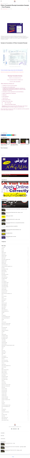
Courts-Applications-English (15, 282)
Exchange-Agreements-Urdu (15, 311)
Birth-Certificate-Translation (15, 274)
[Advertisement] (15, 15)
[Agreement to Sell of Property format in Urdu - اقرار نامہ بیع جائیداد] (3, 213)
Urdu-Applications (15, 409)
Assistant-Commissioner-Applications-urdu (15, 266)
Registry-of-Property (15, 372)
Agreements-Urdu (15, 256)
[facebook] (11, 429)
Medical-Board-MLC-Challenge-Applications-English (15, 345)
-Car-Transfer (15, 247)
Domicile (15, 297)
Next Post (27, 155)
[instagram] (16, 429)
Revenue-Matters (15, 375)
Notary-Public (15, 350)
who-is (15, 413)
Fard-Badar (15, 312)
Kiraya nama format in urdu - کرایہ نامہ (10, 443)
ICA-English (15, 331)
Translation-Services (15, 395)
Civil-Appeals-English (15, 278)
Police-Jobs (15, 358)
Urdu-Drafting (15, 410)
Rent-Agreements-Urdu (15, 373)
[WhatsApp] (11, 135)
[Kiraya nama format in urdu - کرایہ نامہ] (3, 444)
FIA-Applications (15, 315)
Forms (15, 320)
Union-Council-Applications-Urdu (15, 406)
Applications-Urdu (15, 262)
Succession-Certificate (15, 388)
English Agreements (15, 304)
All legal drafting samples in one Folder (11, 236)
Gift (15, 326)
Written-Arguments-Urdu (15, 417)
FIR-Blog (15, 319)
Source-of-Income (15, 383)
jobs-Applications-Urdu (15, 338)
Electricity (15, 301)
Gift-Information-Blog (15, 327)
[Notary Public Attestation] (3, 234)
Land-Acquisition (15, 341)
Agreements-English (15, 255)
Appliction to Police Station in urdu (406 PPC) (12, 226)
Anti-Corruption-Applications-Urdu (15, 259)
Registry (15, 368)
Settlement (15, 380)
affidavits (15, 251)
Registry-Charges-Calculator (15, 369)
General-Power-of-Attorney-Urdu (15, 324)
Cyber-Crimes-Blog (15, 289)
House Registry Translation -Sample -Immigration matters (14, 144)
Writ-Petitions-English (15, 414)
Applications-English (15, 260)
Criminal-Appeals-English (15, 285)
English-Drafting (15, 307)
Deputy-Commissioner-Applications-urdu (15, 293)
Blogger (13, 456)
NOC (15, 349)
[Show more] (16, 135)
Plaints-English (15, 353)
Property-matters (15, 364)
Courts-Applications (15, 281)
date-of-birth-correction (15, 290)
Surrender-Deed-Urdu (15, 391)
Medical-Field (15, 346)
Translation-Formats (5, 3)
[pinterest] (18, 429)
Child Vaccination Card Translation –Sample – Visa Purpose (5, 144)
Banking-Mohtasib (15, 270)
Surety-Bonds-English (15, 390)
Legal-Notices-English (15, 342)
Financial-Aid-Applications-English (15, 316)
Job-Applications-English (15, 335)
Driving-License (15, 300)
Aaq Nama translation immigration (24, 144)
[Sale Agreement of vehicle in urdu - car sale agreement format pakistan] (3, 223)
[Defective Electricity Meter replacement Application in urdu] (3, 230)
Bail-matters (15, 267)
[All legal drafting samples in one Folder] (3, 237)
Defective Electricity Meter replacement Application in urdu (13, 229)
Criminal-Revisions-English (15, 286)
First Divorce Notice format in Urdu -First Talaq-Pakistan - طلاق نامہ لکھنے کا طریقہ (15, 446)
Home (1, 3)
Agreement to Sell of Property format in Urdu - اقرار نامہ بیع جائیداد (14, 212)
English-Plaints (15, 308)
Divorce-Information (15, 296)
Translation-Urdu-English (15, 398)
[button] (1, 1)
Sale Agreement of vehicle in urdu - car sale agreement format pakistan (15, 222)
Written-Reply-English (15, 418)
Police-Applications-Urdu (15, 357)
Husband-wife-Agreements (15, 330)
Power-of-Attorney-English (15, 361)
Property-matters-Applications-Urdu (15, 365)
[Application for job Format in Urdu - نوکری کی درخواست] (3, 220)
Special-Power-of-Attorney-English (15, 384)
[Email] (14, 135)
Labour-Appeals (15, 339)
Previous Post (3, 155)
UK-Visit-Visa (15, 402)
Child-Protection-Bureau (15, 277)
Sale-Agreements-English (15, 376)
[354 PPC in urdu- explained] (3, 217)
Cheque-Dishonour (15, 275)
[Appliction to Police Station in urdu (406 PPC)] (3, 227)
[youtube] (15, 429)
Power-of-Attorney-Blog (15, 360)
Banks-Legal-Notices (15, 271)
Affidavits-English (15, 252)
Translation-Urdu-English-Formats (15, 399)
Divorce (15, 294)
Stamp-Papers (15, 387)
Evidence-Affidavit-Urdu (15, 309)
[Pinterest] (13, 135)
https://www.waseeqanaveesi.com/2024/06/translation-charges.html (12, 72)
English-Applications (15, 305)
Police (15, 354)
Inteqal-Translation (15, 334)
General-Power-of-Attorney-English (15, 323)
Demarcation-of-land (15, 292)
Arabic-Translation (15, 263)
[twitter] (13, 429)
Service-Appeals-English (15, 379)
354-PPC (15, 248)
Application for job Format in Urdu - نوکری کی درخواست (13, 219)
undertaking (15, 403)
